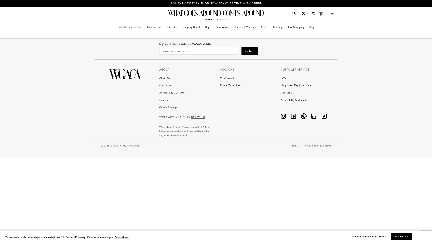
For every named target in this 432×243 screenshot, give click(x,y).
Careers (163, 100)
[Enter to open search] (294, 14)
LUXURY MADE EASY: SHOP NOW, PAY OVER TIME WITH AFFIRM (216, 3)
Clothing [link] (278, 27)
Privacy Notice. (122, 237)
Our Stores (165, 85)
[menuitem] (154, 27)
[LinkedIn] (313, 117)
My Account (227, 78)
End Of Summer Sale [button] (130, 27)
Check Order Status (231, 85)
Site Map (296, 145)
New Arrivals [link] (154, 27)
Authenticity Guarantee (172, 93)
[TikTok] (324, 117)
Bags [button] (208, 27)
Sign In (305, 14)
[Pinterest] (303, 117)
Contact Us (287, 93)
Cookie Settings (168, 107)
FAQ (284, 78)
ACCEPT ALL (401, 236)
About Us (164, 78)
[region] (216, 237)
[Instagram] (283, 117)
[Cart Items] (321, 14)
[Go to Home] (125, 74)
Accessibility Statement (294, 100)
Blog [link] (311, 27)
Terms (328, 145)
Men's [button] (264, 27)
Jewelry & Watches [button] (245, 27)
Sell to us (198, 117)
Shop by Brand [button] (191, 27)
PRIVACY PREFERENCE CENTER (369, 236)
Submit (250, 51)
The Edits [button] (172, 27)
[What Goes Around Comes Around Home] (216, 13)
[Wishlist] (314, 14)
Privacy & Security (313, 145)
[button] (333, 14)
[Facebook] (293, 117)
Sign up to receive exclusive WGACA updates (185, 44)
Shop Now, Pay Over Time (296, 85)
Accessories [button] (222, 27)
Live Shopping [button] (296, 27)
